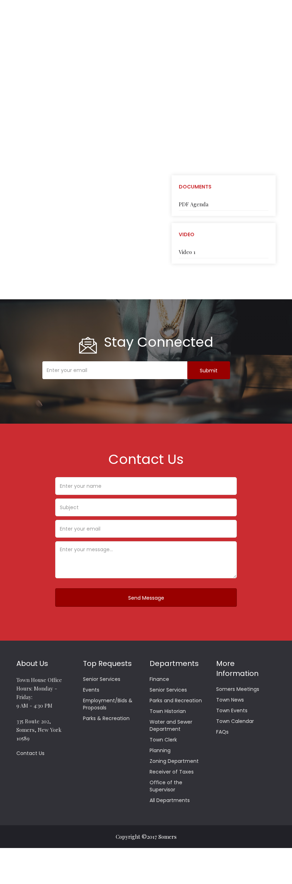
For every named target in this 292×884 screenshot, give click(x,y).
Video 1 (187, 251)
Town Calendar (235, 721)
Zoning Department (174, 761)
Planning (160, 750)
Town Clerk (163, 739)
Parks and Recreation (176, 700)
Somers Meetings (237, 689)
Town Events (231, 710)
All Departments (170, 800)
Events (91, 689)
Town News (230, 699)
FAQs (222, 731)
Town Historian (168, 711)
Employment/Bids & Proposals (107, 704)
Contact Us (30, 753)
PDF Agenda (193, 204)
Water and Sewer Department (171, 725)
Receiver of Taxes (172, 771)
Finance (159, 679)
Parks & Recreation (106, 718)
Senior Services (101, 679)
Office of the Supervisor (166, 786)
